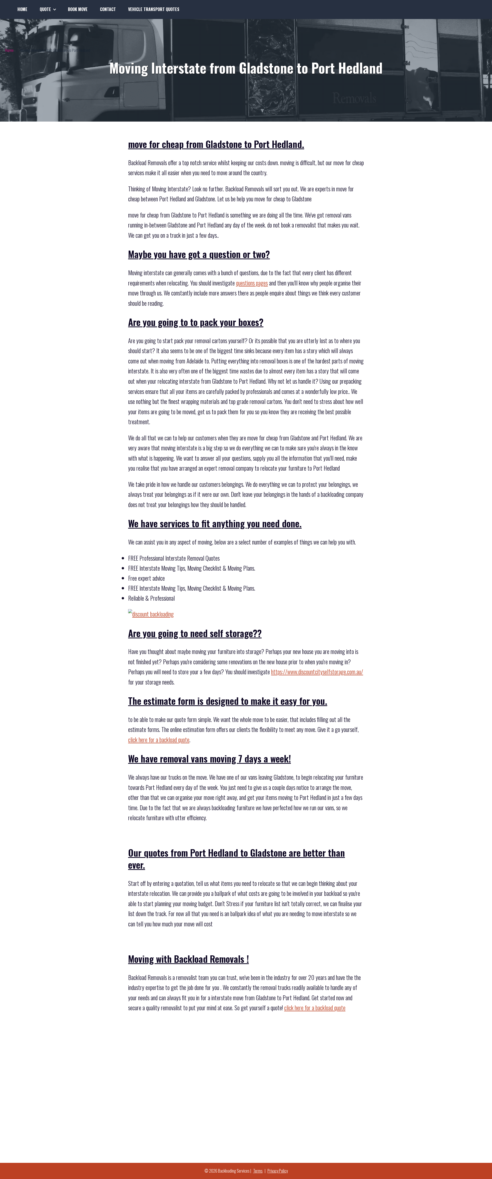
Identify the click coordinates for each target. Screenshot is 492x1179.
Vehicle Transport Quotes (153, 9)
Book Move (78, 9)
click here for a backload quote (158, 739)
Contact (108, 9)
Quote (45, 9)
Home (22, 9)
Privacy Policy (278, 1171)
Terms (258, 1171)
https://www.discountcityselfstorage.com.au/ (317, 671)
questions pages (252, 283)
